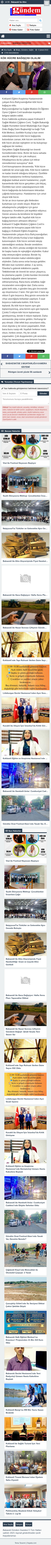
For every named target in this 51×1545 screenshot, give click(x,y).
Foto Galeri (34, 30)
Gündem (24, 50)
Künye (28, 1524)
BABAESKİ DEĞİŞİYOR (22, 43)
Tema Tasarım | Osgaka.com (25, 1543)
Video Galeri (17, 30)
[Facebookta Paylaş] (6, 92)
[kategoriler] (48, 36)
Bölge (18, 50)
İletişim (32, 25)
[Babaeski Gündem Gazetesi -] (25, 11)
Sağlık (31, 50)
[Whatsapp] (45, 92)
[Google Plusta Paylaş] (32, 92)
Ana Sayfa (16, 25)
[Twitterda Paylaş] (19, 92)
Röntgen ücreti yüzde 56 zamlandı (25, 372)
